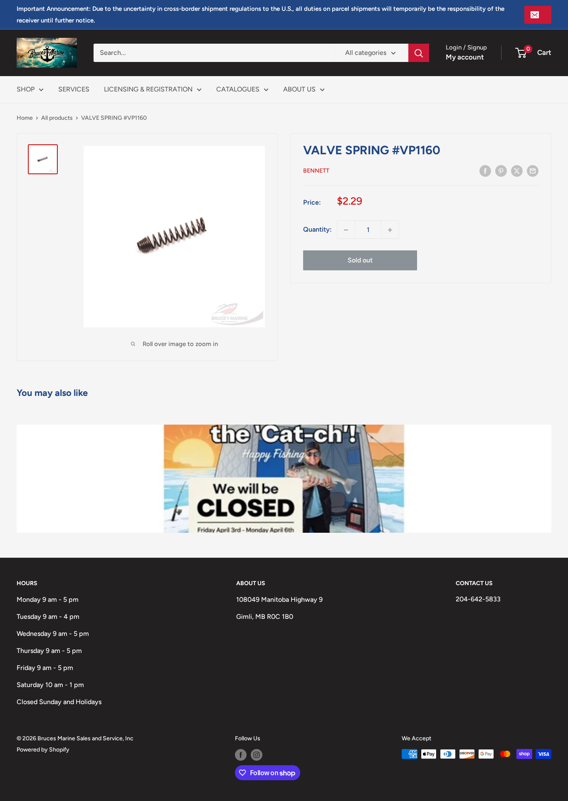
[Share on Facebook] (485, 170)
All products (57, 117)
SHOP (26, 89)
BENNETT (316, 171)
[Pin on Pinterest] (501, 170)
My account (465, 57)
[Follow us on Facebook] (241, 755)
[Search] (418, 53)
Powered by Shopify (43, 749)
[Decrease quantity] (346, 230)
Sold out (360, 261)
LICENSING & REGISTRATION (148, 89)
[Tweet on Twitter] (517, 170)
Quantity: (317, 230)
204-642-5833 (478, 599)
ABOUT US (299, 89)
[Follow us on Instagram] (256, 755)
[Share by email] (532, 170)
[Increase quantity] (390, 230)
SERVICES (73, 89)
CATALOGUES (237, 89)
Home (25, 117)
